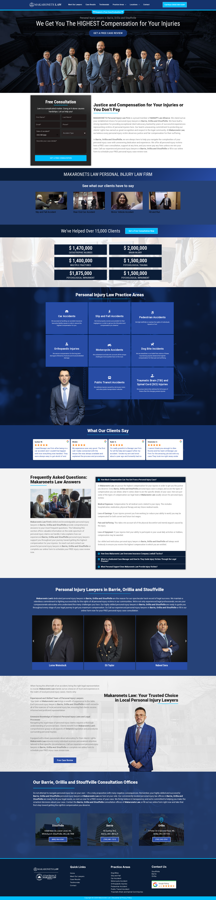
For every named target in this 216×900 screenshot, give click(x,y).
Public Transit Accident (120, 889)
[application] (125, 4)
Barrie (109, 825)
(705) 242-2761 (161, 839)
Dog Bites (115, 873)
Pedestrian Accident (119, 886)
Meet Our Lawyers (77, 876)
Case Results (75, 879)
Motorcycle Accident (119, 881)
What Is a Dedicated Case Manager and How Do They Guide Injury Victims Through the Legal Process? (138, 560)
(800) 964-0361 (58, 839)
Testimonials (75, 882)
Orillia (161, 825)
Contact (73, 885)
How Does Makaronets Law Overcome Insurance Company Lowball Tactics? (132, 553)
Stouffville (58, 825)
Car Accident (116, 878)
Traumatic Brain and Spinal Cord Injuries (127, 892)
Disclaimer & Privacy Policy (122, 898)
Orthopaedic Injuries (119, 884)
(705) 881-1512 (110, 839)
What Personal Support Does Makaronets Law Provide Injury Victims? (129, 566)
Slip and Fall (116, 876)
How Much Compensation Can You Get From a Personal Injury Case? (128, 479)
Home (72, 873)
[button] (141, 479)
